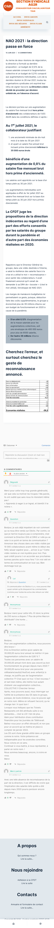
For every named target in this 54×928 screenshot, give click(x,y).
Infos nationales (25, 20)
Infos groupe (31, 17)
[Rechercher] (47, 22)
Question (22, 582)
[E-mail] (40, 923)
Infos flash (36, 24)
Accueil (17, 17)
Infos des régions (18, 24)
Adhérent (25, 27)
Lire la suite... (27, 859)
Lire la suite (26, 883)
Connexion (45, 445)
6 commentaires (25, 53)
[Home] (13, 923)
